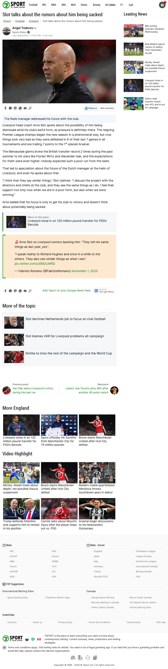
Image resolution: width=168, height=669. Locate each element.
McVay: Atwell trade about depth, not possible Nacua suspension (20, 489)
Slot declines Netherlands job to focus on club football (65, 319)
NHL (64, 5)
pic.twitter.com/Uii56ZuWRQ (35, 263)
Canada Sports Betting (102, 597)
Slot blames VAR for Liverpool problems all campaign (65, 336)
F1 (121, 5)
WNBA (55, 561)
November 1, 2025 (85, 271)
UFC (54, 566)
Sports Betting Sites (17, 597)
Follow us (92, 108)
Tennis (84, 5)
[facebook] (134, 639)
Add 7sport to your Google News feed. (67, 290)
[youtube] (142, 639)
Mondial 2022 (101, 576)
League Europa (143, 556)
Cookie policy (133, 622)
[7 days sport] (13, 639)
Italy (96, 561)
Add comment (107, 108)
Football (33, 5)
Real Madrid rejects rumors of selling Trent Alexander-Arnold (155, 48)
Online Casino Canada (102, 607)
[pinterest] (159, 639)
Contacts (12, 622)
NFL (44, 5)
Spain (97, 556)
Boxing (96, 5)
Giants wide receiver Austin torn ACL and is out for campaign (155, 103)
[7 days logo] (14, 5)
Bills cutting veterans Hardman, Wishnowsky (155, 29)
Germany (98, 566)
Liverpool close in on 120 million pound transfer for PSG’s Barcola (19, 441)
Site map (161, 622)
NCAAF (13, 556)
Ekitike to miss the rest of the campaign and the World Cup (69, 353)
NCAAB (13, 571)
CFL (54, 571)
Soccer (55, 556)
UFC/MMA (110, 5)
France (97, 571)
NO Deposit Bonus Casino (143, 602)
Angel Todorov (22, 28)
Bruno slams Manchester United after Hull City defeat (95, 441)
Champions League (146, 551)
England (33, 21)
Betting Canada (144, 571)
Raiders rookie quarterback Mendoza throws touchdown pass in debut (97, 489)
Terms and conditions (100, 622)
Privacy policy (65, 622)
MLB (73, 5)
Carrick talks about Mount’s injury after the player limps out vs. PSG (59, 525)
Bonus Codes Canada (141, 597)
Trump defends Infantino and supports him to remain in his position (21, 525)
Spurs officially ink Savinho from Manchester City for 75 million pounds (58, 441)
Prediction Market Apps (58, 597)
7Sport (7, 21)
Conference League (146, 561)
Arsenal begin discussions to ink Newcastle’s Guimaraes (96, 525)
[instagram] (151, 639)
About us (37, 622)
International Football (147, 566)
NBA (53, 5)
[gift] (162, 5)
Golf (131, 5)
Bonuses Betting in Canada (105, 602)
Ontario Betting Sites (140, 607)
